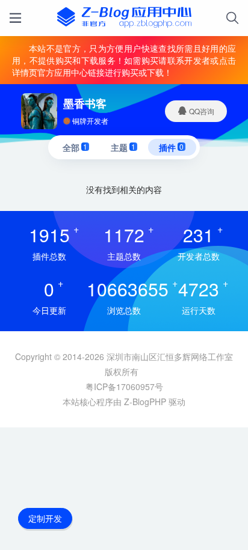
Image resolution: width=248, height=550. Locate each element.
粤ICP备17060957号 (124, 386)
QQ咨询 (200, 111)
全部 (75, 147)
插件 (171, 147)
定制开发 (45, 518)
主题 (123, 147)
